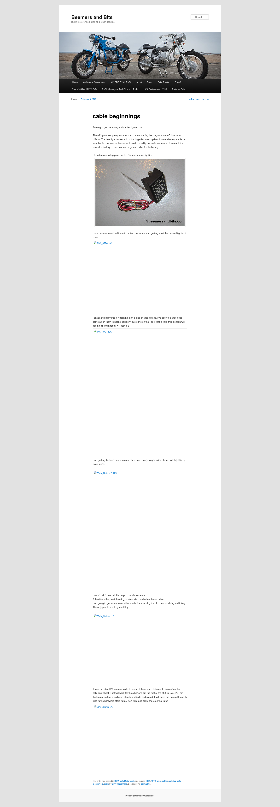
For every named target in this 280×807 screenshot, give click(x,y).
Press (149, 82)
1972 (153, 780)
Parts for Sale (178, 89)
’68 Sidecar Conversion (94, 82)
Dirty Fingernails (119, 783)
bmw (159, 780)
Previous (194, 99)
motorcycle (98, 783)
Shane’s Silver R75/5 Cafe (84, 89)
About (139, 82)
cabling (172, 780)
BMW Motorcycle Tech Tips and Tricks (120, 89)
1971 (148, 780)
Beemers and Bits (92, 16)
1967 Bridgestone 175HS (155, 89)
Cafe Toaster (164, 82)
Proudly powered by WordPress (140, 795)
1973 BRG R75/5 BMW (120, 82)
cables (165, 780)
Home (75, 82)
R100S (178, 82)
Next (205, 99)
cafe (179, 780)
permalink (145, 783)
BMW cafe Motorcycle (124, 780)
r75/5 (106, 783)
